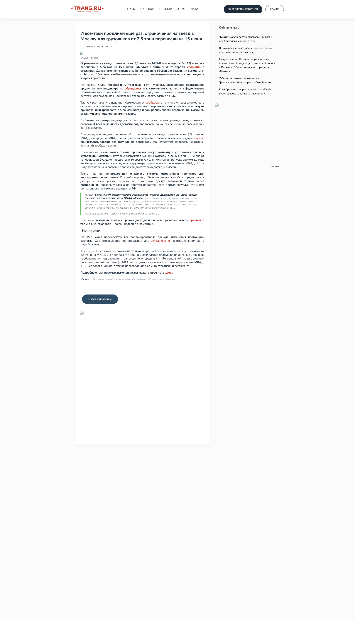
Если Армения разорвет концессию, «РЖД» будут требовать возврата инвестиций (245, 91)
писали (199, 138)
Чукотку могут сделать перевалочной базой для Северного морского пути (245, 39)
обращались (133, 88)
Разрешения (123, 279)
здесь (169, 272)
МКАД (111, 279)
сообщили (194, 67)
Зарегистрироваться (243, 9)
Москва (171, 279)
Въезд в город (157, 279)
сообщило (153, 102)
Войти (274, 9)
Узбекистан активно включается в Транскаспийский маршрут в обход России (245, 80)
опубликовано (160, 240)
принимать (197, 220)
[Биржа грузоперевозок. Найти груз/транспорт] (87, 9)
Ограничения (140, 279)
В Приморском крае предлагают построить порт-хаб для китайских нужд (245, 50)
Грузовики (99, 279)
